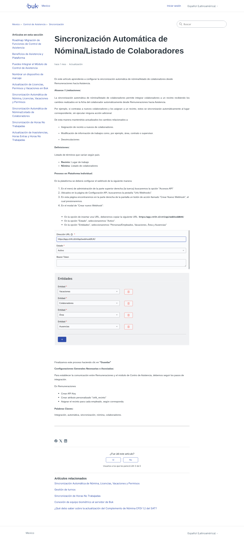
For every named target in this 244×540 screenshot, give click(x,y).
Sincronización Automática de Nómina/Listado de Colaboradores (29, 112)
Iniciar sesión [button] (174, 5)
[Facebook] (55, 440)
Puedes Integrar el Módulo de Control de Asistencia (29, 66)
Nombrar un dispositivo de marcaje (27, 76)
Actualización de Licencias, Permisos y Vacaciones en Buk (30, 86)
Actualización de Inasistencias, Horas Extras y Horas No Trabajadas (30, 136)
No (130, 460)
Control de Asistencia (34, 24)
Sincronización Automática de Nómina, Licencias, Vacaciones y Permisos (30, 98)
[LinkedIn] (65, 440)
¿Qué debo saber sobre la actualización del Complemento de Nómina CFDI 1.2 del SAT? (105, 508)
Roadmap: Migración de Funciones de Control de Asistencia (26, 44)
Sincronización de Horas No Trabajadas (28, 124)
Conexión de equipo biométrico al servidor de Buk (83, 502)
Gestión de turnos (65, 489)
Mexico (16, 24)
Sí (113, 460)
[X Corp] (60, 440)
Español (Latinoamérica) (202, 6)
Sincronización (56, 24)
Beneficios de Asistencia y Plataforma (27, 55)
